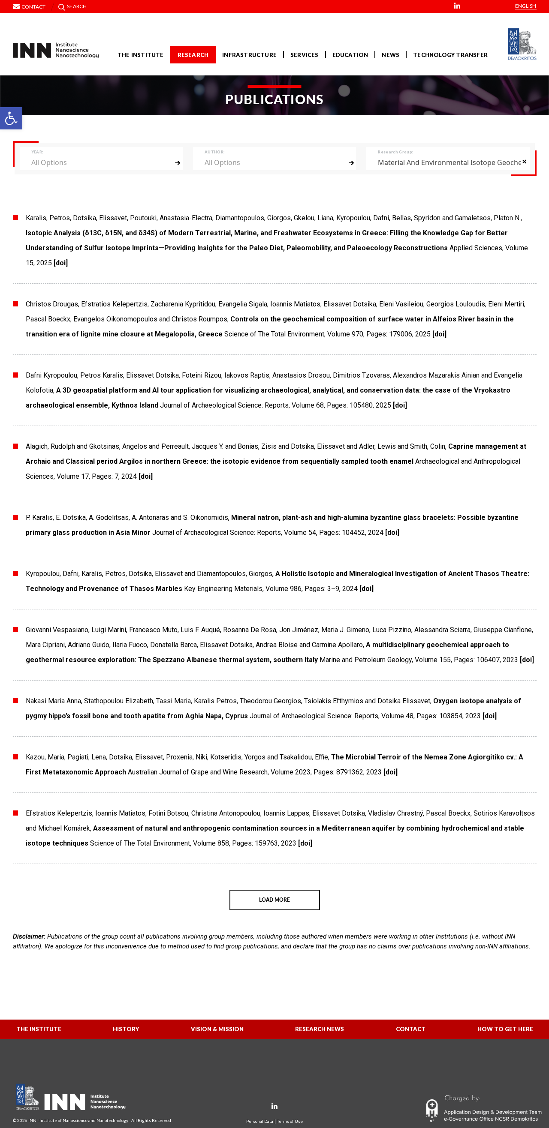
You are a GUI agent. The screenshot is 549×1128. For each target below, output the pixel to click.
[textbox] (97, 162)
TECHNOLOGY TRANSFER (450, 54)
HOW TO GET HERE (505, 1029)
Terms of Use (290, 1121)
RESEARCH (193, 54)
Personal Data (259, 1121)
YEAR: (37, 152)
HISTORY (126, 1029)
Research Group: (395, 152)
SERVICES (304, 54)
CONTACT (410, 1029)
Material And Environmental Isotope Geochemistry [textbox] (449, 162)
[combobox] (101, 162)
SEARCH (77, 6)
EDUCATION (350, 54)
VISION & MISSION (217, 1029)
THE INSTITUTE (141, 54)
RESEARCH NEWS (319, 1029)
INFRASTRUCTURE (249, 54)
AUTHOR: (215, 152)
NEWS (390, 54)
